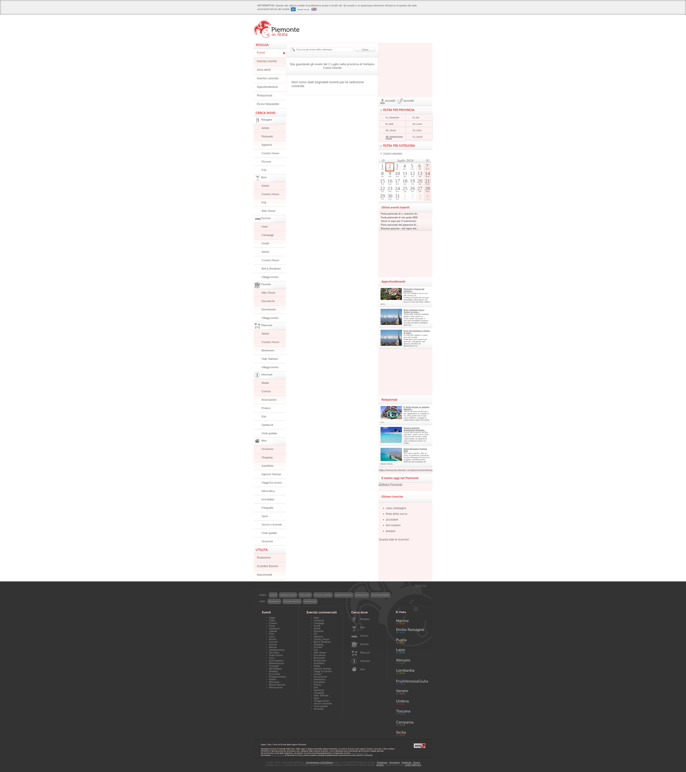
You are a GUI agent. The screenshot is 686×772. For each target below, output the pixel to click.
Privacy (416, 762)
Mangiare (365, 619)
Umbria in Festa (412, 702)
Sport (265, 516)
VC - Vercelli (417, 137)
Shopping (267, 457)
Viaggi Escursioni (272, 482)
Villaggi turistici (270, 276)
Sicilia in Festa (412, 733)
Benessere (268, 350)
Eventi (261, 52)
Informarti (365, 661)
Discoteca (274, 652)
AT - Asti (415, 117)
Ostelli (265, 243)
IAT (315, 633)
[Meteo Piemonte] (390, 484)
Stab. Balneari (270, 358)
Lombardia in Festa (412, 672)
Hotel (265, 226)
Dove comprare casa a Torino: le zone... (414, 311)
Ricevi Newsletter (268, 104)
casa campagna (396, 508)
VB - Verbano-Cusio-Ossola (394, 138)
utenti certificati (277, 755)
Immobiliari (268, 499)
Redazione (264, 557)
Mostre (272, 639)
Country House (270, 153)
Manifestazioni (276, 663)
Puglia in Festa (412, 641)
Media (265, 382)
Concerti (273, 642)
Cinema (273, 623)
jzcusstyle (392, 519)
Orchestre (267, 448)
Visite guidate (269, 433)
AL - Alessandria (392, 117)
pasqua (390, 530)
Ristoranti (267, 136)
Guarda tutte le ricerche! (394, 539)
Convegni (274, 666)
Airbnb (265, 128)
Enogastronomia (277, 676)
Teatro (272, 620)
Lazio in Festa (412, 652)
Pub (264, 169)
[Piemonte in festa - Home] (277, 28)
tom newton (393, 525)
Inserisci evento (267, 61)
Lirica (272, 636)
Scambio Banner (267, 566)
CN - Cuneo (417, 124)
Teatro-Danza (276, 655)
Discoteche (268, 301)
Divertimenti (268, 309)
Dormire (364, 635)
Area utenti (264, 69)
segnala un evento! (359, 753)
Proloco (266, 408)
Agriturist (267, 144)
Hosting (380, 765)
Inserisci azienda (267, 78)
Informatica (268, 490)
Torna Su (420, 585)
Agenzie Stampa (271, 474)
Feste (272, 625)
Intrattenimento (277, 650)
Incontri (273, 644)
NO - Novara (391, 130)
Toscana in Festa (412, 713)
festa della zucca (396, 513)
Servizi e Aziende (272, 524)
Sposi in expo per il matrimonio (398, 221)
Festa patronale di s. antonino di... (400, 213)
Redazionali (264, 95)
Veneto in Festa (412, 692)
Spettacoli (267, 424)
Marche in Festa (412, 621)
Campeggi (268, 234)
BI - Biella (390, 124)
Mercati (273, 647)
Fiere (271, 633)
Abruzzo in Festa (412, 662)
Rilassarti (365, 652)
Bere (362, 627)
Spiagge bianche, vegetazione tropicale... (414, 429)
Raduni (272, 679)
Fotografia (267, 507)
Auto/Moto (268, 465)
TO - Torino (417, 130)
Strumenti (267, 541)
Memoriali (274, 682)
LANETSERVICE (413, 765)
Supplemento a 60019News (319, 762)
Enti (264, 416)
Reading (273, 671)
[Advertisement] (405, 65)
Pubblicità (406, 762)
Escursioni (274, 674)
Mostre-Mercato (277, 684)
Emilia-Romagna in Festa (412, 631)
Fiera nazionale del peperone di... (399, 224)
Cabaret (273, 631)
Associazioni (269, 399)
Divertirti (364, 644)
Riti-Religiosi (275, 668)
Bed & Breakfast (271, 268)
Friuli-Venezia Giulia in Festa (412, 682)
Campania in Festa (412, 723)
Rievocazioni (275, 687)
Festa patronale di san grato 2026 (399, 217)
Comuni (266, 391)
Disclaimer (394, 762)
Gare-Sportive (276, 660)
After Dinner (268, 210)
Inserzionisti (264, 574)
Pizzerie (266, 161)
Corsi (271, 658)
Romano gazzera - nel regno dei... (399, 228)
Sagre (272, 617)
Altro (362, 669)
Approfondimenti (267, 86)
